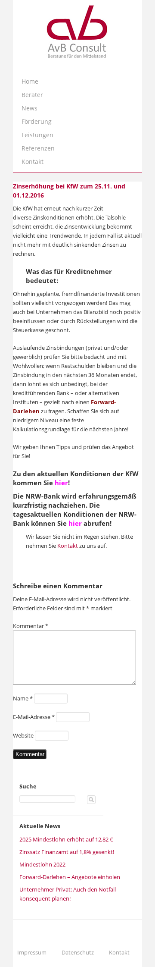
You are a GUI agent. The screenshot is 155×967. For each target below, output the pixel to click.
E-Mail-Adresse (34, 717)
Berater (32, 95)
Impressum (31, 952)
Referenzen (38, 148)
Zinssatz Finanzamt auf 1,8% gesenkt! (66, 852)
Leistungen (37, 135)
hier (61, 482)
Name (23, 698)
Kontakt (32, 161)
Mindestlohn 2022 (42, 864)
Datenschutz (78, 952)
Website (23, 735)
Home (30, 81)
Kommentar (30, 626)
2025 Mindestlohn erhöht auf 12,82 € (66, 839)
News (29, 108)
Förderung (37, 121)
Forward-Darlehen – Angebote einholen (69, 877)
